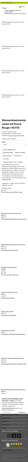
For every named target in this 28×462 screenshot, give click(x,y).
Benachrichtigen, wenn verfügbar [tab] (13, 162)
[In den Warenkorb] (3, 18)
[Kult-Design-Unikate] (4, 8)
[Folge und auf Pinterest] (19, 435)
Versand (16, 456)
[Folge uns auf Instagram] (9, 435)
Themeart (12, 460)
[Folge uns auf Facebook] (14, 435)
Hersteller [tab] (6, 159)
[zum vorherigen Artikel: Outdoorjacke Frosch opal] (3, 16)
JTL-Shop (23, 460)
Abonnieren (22, 412)
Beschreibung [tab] (7, 155)
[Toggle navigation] (4, 5)
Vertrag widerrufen (8, 450)
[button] (14, 5)
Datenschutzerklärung (8, 408)
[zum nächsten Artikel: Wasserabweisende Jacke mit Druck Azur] (5, 16)
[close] (3, 20)
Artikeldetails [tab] (18, 155)
